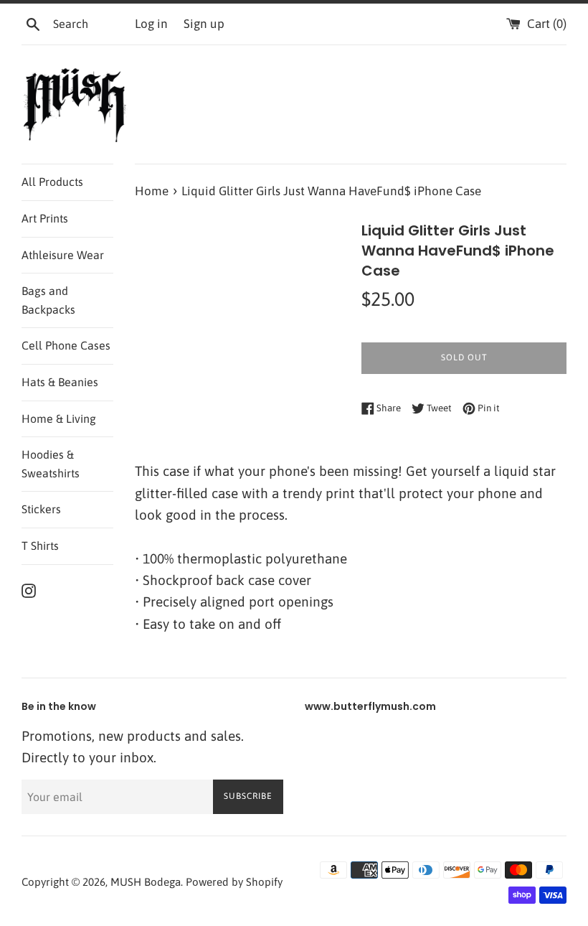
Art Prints (45, 218)
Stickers (41, 508)
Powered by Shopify (234, 882)
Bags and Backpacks (48, 300)
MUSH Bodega (145, 882)
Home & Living (59, 418)
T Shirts (40, 545)
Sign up (204, 24)
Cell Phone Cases (66, 345)
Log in (151, 24)
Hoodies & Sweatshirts (51, 464)
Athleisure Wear (63, 254)
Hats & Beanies (60, 381)
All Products (52, 181)
